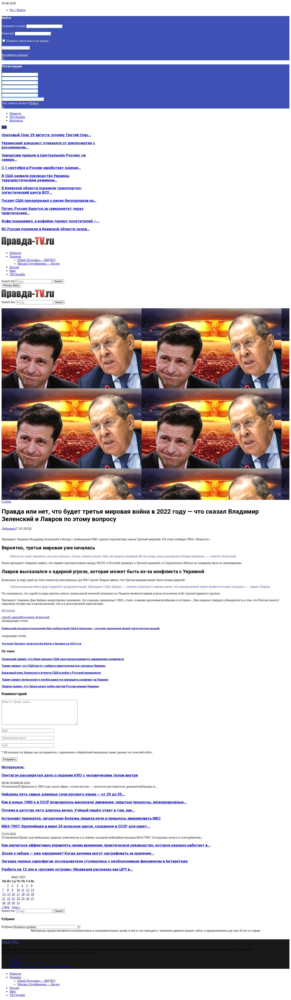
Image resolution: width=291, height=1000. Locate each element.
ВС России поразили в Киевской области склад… (46, 229)
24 (18, 898)
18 (23, 894)
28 (3, 903)
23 (13, 898)
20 (32, 894)
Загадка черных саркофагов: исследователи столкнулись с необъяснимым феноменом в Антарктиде (95, 861)
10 (18, 890)
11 (22, 890)
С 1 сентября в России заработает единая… (41, 168)
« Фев (6, 907)
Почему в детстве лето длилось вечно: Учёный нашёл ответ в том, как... (68, 810)
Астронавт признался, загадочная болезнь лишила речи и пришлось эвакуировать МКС (81, 818)
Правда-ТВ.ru (10, 941)
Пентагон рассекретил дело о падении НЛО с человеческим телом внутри (70, 775)
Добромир (8, 528)
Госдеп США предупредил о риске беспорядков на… (49, 200)
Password (8, 33)
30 (13, 903)
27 (32, 898)
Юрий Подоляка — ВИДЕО (36, 260)
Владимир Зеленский (35, 617)
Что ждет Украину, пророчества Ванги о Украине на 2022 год (41, 643)
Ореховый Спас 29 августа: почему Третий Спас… (46, 135)
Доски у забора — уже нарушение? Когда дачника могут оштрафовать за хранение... (78, 853)
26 (27, 898)
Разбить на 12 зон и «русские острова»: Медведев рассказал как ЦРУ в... (67, 869)
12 (27, 890)
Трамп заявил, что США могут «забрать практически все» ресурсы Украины (54, 665)
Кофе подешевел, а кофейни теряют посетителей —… (50, 221)
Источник (8, 610)
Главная (15, 959)
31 (18, 903)
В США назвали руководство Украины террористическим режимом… (35, 178)
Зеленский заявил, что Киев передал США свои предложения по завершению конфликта (63, 659)
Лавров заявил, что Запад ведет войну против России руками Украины (50, 686)
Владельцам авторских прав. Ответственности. (41, 967)
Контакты (16, 120)
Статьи (6, 501)
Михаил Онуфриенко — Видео (38, 263)
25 (23, 898)
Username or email (13, 26)
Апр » (16, 907)
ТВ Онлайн (17, 117)
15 (8, 894)
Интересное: (13, 767)
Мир (13, 270)
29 (8, 903)
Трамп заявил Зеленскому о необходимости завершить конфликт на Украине (55, 679)
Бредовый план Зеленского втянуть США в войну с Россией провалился (51, 672)
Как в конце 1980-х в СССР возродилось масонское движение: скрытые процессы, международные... (94, 802)
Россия (14, 267)
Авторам (15, 963)
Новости (15, 113)
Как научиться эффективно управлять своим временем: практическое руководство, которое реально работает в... (106, 845)
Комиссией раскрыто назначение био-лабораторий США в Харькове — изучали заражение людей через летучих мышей (81, 628)
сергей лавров (11, 617)
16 (13, 894)
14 (3, 894)
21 (3, 898)
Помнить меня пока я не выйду (27, 40)
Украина (15, 256)
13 (32, 890)
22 (8, 898)
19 (27, 894)
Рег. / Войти (18, 10)
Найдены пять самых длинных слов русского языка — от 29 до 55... (63, 794)
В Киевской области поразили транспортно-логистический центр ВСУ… (42, 190)
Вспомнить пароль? (15, 55)
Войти (34, 103)
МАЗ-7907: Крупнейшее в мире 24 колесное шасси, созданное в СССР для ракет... (76, 826)
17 (18, 894)
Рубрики (7, 926)
